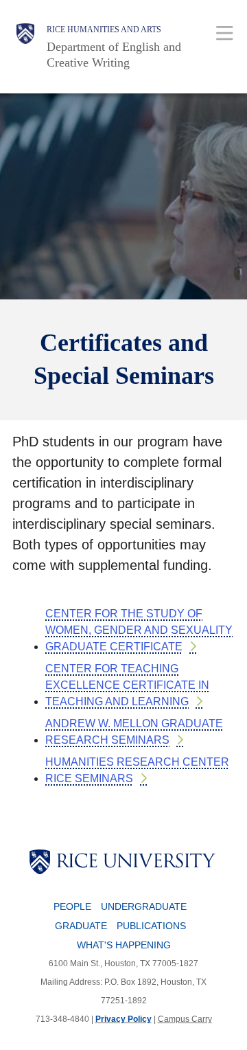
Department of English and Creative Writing (114, 54)
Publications (151, 925)
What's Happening (124, 944)
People (72, 906)
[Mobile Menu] (224, 33)
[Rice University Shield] (25, 47)
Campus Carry (185, 1019)
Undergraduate (144, 906)
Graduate (81, 925)
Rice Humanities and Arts (104, 29)
